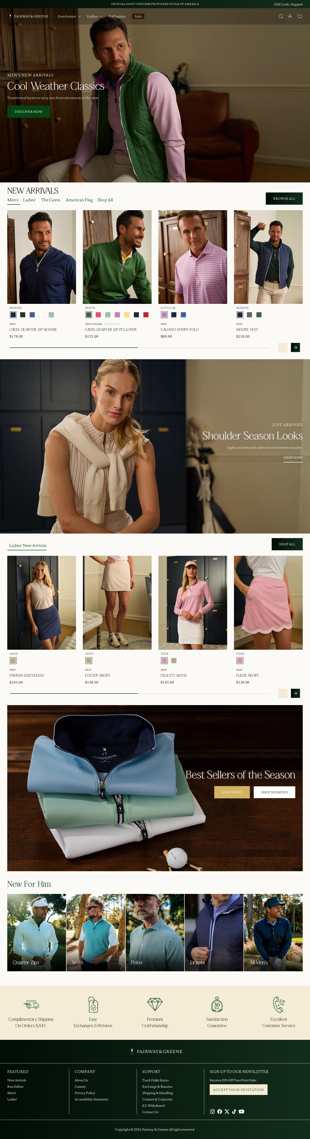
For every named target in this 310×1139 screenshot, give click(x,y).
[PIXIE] (164, 660)
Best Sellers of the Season (240, 775)
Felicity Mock (174, 675)
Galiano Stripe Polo (180, 330)
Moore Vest (247, 330)
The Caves (50, 200)
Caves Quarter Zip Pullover (111, 330)
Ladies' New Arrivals (28, 545)
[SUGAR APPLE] (51, 314)
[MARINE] (13, 314)
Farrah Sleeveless (27, 675)
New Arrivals (16, 1080)
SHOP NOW (293, 457)
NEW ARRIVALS (32, 191)
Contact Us (150, 1112)
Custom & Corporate (157, 1099)
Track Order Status (155, 1080)
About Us (81, 1080)
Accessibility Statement (91, 1099)
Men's (12, 200)
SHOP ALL (287, 544)
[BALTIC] (32, 314)
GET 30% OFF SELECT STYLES (155, 4)
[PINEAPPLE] (127, 314)
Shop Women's (274, 792)
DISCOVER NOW (29, 111)
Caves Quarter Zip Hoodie (33, 330)
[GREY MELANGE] (249, 314)
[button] (299, 16)
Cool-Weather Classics (55, 86)
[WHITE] (41, 314)
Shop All (105, 200)
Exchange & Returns (157, 1086)
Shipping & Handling (157, 1093)
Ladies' (29, 200)
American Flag (79, 200)
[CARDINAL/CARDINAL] (146, 314)
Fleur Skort (247, 675)
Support (297, 4)
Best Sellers (15, 1086)
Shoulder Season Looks (252, 436)
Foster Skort (97, 675)
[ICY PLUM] (117, 314)
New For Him (29, 884)
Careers (80, 1086)
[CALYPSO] (98, 314)
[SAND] (13, 660)
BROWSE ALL (284, 198)
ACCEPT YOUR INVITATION (238, 1089)
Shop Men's (232, 792)
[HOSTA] (88, 314)
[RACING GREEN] (22, 314)
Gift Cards (281, 4)
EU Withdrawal (153, 1105)
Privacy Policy (85, 1093)
